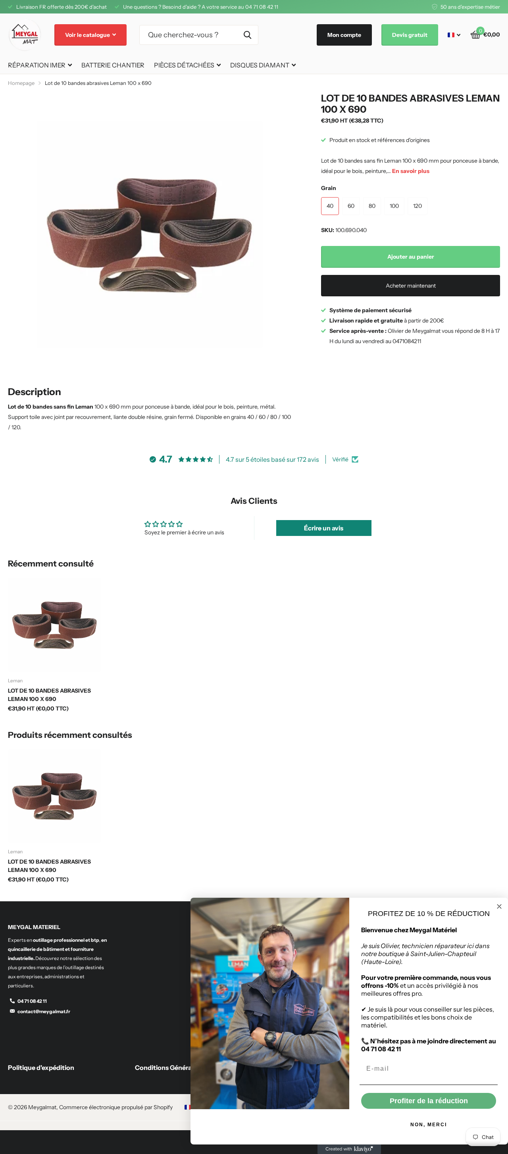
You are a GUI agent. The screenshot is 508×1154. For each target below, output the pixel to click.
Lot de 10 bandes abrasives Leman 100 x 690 (49, 695)
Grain (328, 188)
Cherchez (247, 35)
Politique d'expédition (41, 1067)
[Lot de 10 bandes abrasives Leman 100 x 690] (54, 624)
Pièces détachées (184, 65)
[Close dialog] (499, 906)
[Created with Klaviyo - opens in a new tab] (349, 1149)
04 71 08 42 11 (32, 1001)
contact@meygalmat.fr (43, 1011)
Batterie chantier (112, 65)
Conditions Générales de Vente (181, 1067)
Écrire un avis (323, 528)
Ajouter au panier (410, 256)
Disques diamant (259, 65)
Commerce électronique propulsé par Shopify (116, 1107)
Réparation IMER (36, 65)
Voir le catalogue (88, 34)
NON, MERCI (428, 1124)
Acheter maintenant (411, 285)
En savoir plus (410, 171)
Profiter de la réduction (429, 1101)
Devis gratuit (409, 34)
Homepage (21, 83)
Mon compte (344, 34)
